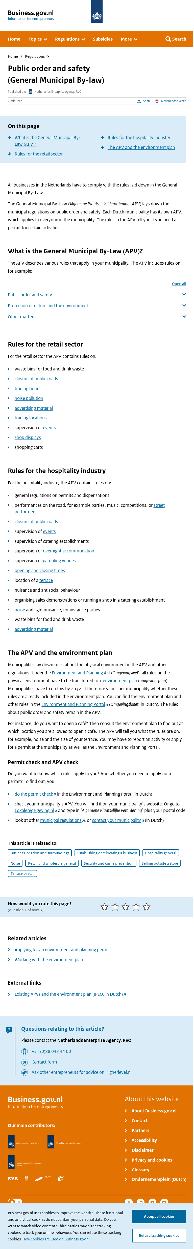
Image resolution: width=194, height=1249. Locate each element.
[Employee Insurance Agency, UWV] (61, 1178)
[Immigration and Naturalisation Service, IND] (24, 1162)
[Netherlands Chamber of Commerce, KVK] (13, 1178)
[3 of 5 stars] (126, 907)
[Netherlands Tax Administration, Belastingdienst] (64, 1142)
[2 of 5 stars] (116, 907)
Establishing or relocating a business (107, 853)
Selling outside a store (160, 863)
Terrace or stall (23, 873)
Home (13, 56)
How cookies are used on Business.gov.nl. (56, 1239)
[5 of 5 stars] (147, 907)
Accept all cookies (159, 1216)
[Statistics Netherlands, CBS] (26, 1178)
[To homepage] (97, 11)
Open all (179, 284)
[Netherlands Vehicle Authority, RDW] (43, 1178)
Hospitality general (160, 853)
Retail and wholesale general (52, 863)
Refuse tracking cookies (159, 1235)
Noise (15, 863)
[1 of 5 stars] (105, 907)
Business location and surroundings (40, 853)
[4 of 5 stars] (137, 907)
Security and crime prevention (109, 863)
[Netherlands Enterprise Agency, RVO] (24, 1142)
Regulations (35, 56)
